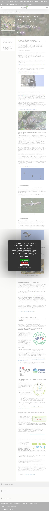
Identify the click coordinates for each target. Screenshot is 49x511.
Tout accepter (24, 260)
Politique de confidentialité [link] (24, 267)
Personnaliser (24, 265)
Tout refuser (24, 262)
